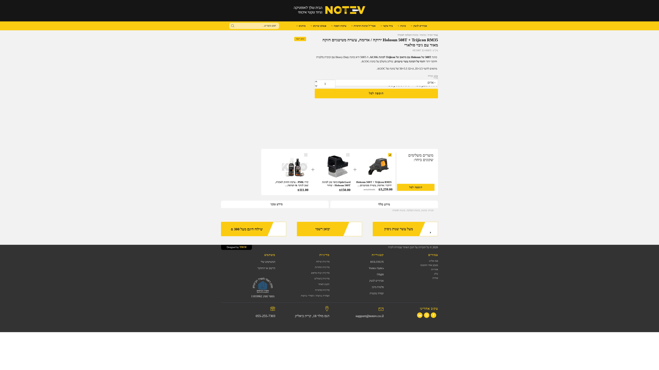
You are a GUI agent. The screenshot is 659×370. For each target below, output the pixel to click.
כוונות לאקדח (398, 210)
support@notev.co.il (370, 316)
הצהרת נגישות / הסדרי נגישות (315, 295)
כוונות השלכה (413, 210)
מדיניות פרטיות (322, 290)
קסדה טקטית (377, 293)
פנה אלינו (433, 261)
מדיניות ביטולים (322, 278)
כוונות (403, 25)
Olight (380, 274)
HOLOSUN (377, 261)
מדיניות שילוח (323, 261)
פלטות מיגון (378, 287)
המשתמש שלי (268, 261)
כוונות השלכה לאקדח (408, 35)
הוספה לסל (376, 93)
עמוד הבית (433, 35)
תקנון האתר (324, 284)
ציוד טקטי (388, 25)
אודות (435, 278)
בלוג (436, 274)
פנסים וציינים (319, 25)
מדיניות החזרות (322, 267)
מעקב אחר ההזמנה (429, 265)
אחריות (434, 269)
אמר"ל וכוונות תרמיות (365, 25)
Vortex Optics (376, 268)
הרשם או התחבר (266, 268)
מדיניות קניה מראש (320, 273)
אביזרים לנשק (420, 25)
